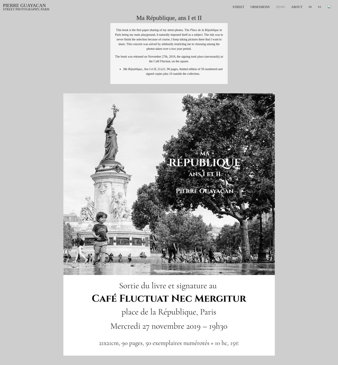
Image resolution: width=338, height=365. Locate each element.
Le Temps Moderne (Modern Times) (273, 13)
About (296, 7)
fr (310, 7)
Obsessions (260, 7)
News (280, 7)
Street (238, 7)
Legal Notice (299, 18)
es (319, 7)
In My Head (258, 22)
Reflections (257, 18)
